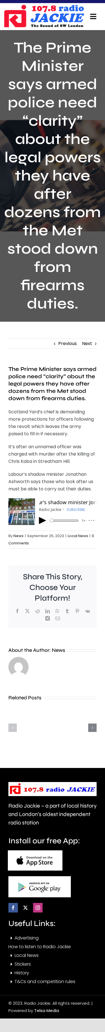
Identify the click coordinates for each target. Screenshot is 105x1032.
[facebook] (13, 907)
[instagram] (38, 907)
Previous (67, 343)
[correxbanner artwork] (44, 6)
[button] (12, 728)
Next (87, 343)
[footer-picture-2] (39, 878)
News (18, 535)
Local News (78, 535)
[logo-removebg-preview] (52, 784)
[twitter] (25, 907)
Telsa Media (46, 1010)
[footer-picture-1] (35, 852)
